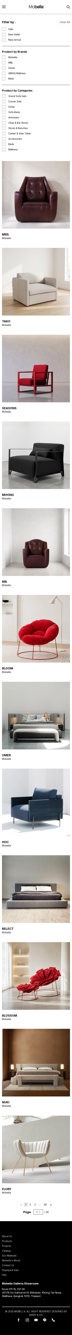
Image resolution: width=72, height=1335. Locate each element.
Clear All (65, 22)
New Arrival (14, 39)
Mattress (13, 149)
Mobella (12, 57)
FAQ (4, 1274)
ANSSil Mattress (17, 73)
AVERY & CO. (36, 1314)
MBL (10, 62)
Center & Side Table (19, 133)
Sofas (11, 106)
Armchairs (13, 117)
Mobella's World (11, 1260)
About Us (7, 1236)
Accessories (15, 138)
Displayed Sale (10, 1270)
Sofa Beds (14, 112)
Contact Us (8, 1265)
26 (45, 1204)
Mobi (11, 78)
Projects (6, 1245)
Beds (11, 144)
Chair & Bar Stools (18, 122)
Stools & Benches (18, 128)
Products (7, 1241)
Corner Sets (15, 101)
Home (11, 68)
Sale (10, 29)
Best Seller (14, 34)
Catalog (6, 1250)
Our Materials (9, 1255)
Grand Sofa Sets (17, 96)
